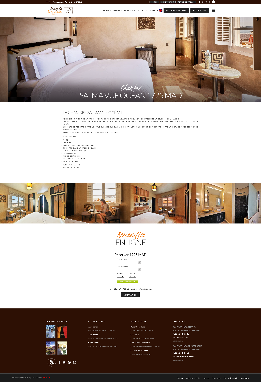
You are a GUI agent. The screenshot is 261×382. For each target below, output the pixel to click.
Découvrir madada (230, 378)
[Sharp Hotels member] (51, 362)
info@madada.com (144, 289)
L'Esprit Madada (137, 327)
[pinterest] (209, 2)
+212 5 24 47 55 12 (75, 2)
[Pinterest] (69, 362)
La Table (128, 11)
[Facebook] (59, 362)
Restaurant (167, 2)
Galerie (141, 11)
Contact (153, 11)
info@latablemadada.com (183, 356)
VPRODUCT (47, 378)
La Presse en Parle (56, 321)
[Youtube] (202, 2)
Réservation (216, 378)
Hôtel (154, 2)
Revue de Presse (186, 2)
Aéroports (93, 327)
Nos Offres (245, 378)
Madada (106, 11)
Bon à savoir (93, 342)
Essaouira (134, 334)
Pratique (206, 378)
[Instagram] (206, 2)
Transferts (93, 334)
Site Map (180, 378)
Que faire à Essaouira (140, 342)
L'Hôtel (116, 11)
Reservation (199, 10)
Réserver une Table (176, 10)
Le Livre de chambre (139, 350)
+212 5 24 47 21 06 (181, 353)
